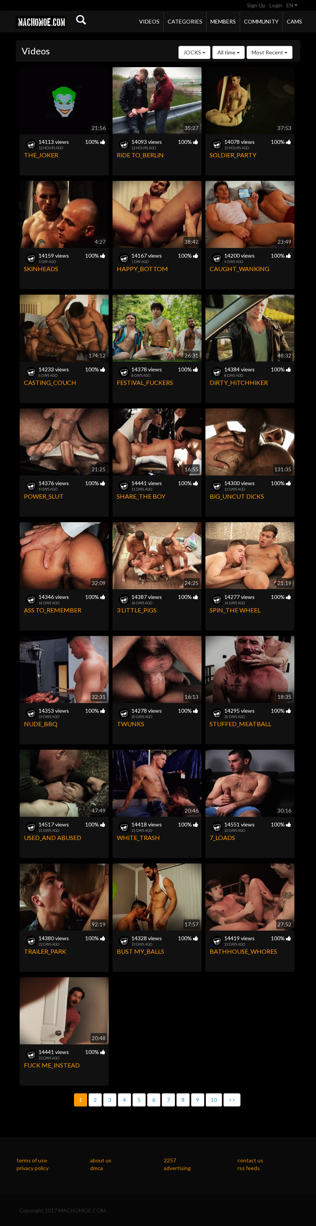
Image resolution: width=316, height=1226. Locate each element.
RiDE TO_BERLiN (140, 155)
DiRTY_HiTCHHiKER (239, 382)
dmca (96, 1168)
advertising (177, 1168)
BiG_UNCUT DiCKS (237, 496)
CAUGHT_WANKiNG (239, 268)
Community (261, 21)
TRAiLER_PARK (45, 951)
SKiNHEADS (41, 268)
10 (214, 1099)
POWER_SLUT (44, 496)
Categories (185, 21)
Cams (294, 21)
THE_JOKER (41, 155)
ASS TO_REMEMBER (52, 610)
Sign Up (256, 5)
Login (275, 5)
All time (227, 52)
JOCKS (192, 52)
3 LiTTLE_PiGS (136, 610)
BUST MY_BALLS (140, 951)
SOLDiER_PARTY (233, 155)
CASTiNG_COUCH (50, 382)
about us (100, 1160)
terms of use (32, 1160)
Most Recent (268, 52)
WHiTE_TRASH (138, 837)
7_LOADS (222, 837)
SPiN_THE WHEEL (235, 610)
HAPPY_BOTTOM (142, 268)
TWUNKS (130, 723)
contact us (250, 1160)
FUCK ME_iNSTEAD (52, 1065)
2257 (170, 1160)
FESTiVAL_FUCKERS (145, 382)
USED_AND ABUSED (52, 837)
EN (290, 5)
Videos (149, 21)
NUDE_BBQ (40, 723)
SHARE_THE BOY (141, 496)
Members (223, 21)
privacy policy (33, 1168)
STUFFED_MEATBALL (240, 723)
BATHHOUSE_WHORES (243, 951)
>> (232, 1099)
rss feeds (248, 1168)
